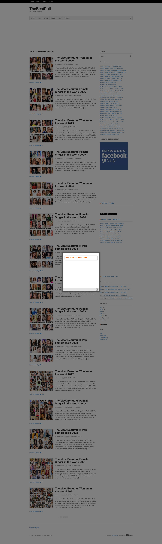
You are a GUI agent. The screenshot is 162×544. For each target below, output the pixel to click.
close (97, 289)
